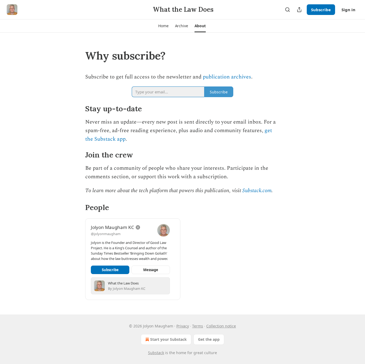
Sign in (348, 9)
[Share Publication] (299, 9)
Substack (156, 352)
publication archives (227, 77)
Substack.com (256, 191)
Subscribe (321, 9)
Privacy (182, 326)
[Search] (287, 9)
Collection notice (221, 326)
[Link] (77, 56)
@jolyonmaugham (106, 233)
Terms (197, 326)
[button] (163, 25)
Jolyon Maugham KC (112, 227)
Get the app (209, 339)
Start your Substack (168, 339)
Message (150, 269)
